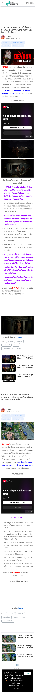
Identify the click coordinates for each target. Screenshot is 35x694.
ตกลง (27, 673)
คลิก (11, 683)
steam (19, 337)
